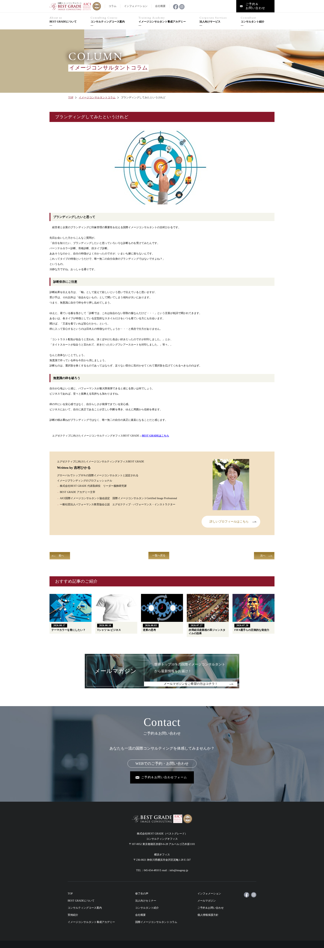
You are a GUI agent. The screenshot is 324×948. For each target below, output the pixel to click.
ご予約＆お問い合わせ (210, 907)
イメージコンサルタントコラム (97, 97)
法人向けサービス (213, 19)
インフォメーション (209, 893)
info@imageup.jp (179, 870)
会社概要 (140, 915)
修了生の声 (141, 893)
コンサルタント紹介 (252, 19)
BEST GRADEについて (63, 19)
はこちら (155, 435)
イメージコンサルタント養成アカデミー (162, 19)
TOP (70, 97)
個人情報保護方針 (207, 915)
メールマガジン (206, 900)
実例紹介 (73, 915)
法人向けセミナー (145, 900)
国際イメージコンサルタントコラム (156, 922)
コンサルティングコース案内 (108, 19)
